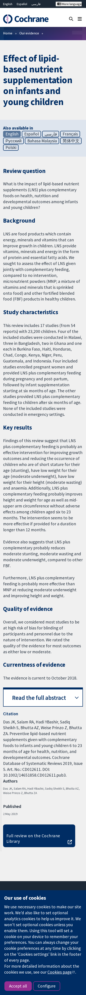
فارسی (36, 4)
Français (70, 134)
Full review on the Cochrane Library (33, 838)
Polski (11, 147)
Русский (14, 140)
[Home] (25, 19)
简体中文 (71, 140)
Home (7, 33)
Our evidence (29, 33)
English (7, 4)
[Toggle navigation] (80, 19)
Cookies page (59, 972)
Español (22, 4)
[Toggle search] (71, 19)
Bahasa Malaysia (42, 140)
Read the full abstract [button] (39, 697)
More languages (71, 4)
